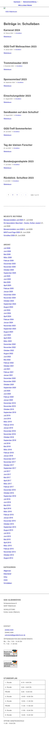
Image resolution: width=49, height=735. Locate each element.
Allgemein (7, 570)
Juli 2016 (7, 499)
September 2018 (10, 440)
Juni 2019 (7, 418)
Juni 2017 (7, 474)
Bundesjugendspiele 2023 (19, 161)
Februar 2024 (9, 319)
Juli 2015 (7, 533)
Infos (5, 577)
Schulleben (19, 33)
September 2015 (10, 527)
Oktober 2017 (9, 465)
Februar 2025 (9, 288)
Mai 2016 (7, 505)
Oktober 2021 (9, 366)
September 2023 (10, 328)
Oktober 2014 (9, 555)
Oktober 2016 (9, 493)
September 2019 (10, 412)
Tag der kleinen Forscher (18, 145)
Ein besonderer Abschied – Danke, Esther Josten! (22, 223)
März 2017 (8, 483)
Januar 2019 (8, 428)
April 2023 (7, 338)
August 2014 (8, 558)
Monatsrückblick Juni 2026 (14, 229)
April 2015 (7, 542)
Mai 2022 (7, 359)
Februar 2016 (9, 514)
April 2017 (7, 480)
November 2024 (10, 297)
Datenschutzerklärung (29, 2)
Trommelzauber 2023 (16, 62)
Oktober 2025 (9, 270)
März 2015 (8, 545)
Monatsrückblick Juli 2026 (13, 220)
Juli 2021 (7, 369)
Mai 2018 (7, 446)
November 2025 (10, 266)
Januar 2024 (8, 322)
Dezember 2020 (10, 378)
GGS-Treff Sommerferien (18, 128)
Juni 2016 (7, 502)
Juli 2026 (7, 248)
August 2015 (8, 530)
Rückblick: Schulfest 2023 (19, 177)
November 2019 (10, 406)
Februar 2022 (9, 362)
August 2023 (8, 331)
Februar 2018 (9, 452)
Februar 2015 (9, 548)
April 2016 (7, 508)
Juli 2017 (7, 471)
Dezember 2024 (10, 294)
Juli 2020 (7, 390)
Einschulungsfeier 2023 (17, 95)
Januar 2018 (8, 455)
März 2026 (8, 257)
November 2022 (10, 347)
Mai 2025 (7, 282)
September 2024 (10, 304)
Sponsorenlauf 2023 (15, 79)
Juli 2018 (7, 443)
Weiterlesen (7, 36)
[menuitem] (17, 1)
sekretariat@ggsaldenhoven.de (15, 635)
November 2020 (10, 381)
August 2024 (8, 307)
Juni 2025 (7, 279)
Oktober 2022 (9, 350)
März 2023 (8, 341)
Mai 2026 (7, 254)
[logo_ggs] (20, 11)
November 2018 (10, 434)
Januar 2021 (8, 375)
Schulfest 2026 (9, 235)
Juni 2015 (7, 536)
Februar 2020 (9, 397)
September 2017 (10, 468)
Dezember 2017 (10, 459)
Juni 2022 (7, 356)
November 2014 (10, 551)
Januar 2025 (8, 291)
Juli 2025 (7, 276)
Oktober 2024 (9, 301)
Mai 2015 (7, 539)
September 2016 (10, 496)
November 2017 (10, 462)
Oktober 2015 (9, 524)
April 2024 (7, 316)
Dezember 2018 (10, 431)
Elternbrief (7, 574)
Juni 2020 (7, 393)
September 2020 (10, 387)
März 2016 (8, 511)
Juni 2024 (7, 313)
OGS (6, 580)
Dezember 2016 (10, 490)
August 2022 (8, 353)
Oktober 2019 (9, 409)
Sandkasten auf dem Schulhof (21, 112)
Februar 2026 (9, 260)
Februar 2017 (9, 486)
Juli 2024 (7, 310)
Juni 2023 (7, 335)
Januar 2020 (8, 400)
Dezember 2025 (10, 263)
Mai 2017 (7, 477)
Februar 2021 (9, 372)
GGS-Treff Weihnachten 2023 (20, 46)
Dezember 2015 (10, 520)
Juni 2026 (7, 251)
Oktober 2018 (9, 437)
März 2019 (8, 421)
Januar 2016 (8, 517)
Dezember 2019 (10, 403)
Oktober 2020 (9, 384)
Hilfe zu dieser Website (25, 5)
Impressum (17, 2)
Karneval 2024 (12, 30)
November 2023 (10, 325)
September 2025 (10, 273)
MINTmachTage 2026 (12, 232)
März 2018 (8, 449)
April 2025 (7, 285)
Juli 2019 (7, 415)
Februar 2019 (9, 424)
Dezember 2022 (10, 344)
